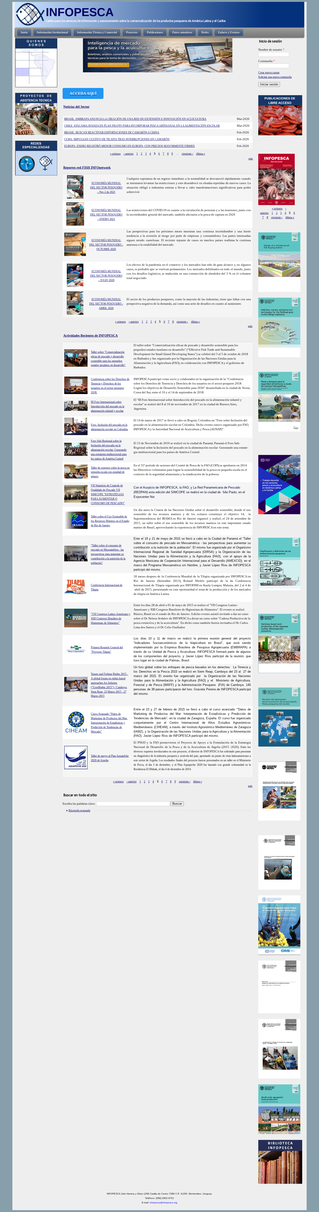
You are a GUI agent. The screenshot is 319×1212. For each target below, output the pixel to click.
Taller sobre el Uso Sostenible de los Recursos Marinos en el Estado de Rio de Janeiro (110, 521)
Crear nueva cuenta (268, 72)
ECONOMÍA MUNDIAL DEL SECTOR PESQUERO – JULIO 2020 (106, 276)
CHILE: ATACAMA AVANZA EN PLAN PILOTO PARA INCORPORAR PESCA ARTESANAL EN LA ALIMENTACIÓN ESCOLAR (142, 125)
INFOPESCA (80, 12)
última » (200, 153)
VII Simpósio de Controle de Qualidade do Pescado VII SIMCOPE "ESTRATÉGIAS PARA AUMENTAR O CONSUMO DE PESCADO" (108, 494)
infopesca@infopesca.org (163, 1202)
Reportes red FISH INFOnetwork (87, 167)
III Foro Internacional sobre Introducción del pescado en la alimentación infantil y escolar (107, 406)
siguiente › (187, 153)
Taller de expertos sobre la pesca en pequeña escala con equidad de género (110, 472)
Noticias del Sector (76, 106)
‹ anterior (129, 153)
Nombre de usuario (271, 49)
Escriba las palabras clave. (79, 803)
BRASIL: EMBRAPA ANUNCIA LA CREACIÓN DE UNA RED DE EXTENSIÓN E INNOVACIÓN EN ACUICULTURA (135, 119)
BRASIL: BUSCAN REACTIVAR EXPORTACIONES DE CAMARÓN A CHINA (111, 132)
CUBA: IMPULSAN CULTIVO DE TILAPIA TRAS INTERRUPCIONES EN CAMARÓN (117, 139)
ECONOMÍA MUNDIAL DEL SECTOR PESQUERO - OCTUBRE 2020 (106, 245)
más (250, 158)
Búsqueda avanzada (79, 810)
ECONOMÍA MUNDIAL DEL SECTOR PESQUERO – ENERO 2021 (106, 215)
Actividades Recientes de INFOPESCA (90, 335)
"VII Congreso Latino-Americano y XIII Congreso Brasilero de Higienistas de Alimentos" (110, 618)
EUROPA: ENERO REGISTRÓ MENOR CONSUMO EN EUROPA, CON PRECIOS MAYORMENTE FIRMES (129, 146)
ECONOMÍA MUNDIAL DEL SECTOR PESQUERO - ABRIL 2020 (106, 304)
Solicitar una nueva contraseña (275, 77)
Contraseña (266, 61)
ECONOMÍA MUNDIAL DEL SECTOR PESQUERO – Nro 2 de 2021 (106, 188)
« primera (115, 153)
